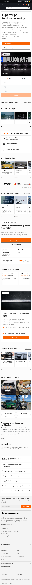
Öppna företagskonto (15, 240)
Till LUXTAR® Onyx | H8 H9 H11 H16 (23, 278)
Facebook (24, 413)
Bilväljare (3, 559)
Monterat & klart (4, 553)
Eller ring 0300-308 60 (16, 244)
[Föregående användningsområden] (2, 216)
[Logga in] (18, 5)
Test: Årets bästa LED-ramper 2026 (16, 314)
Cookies (10, 583)
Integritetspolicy (4, 583)
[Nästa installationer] (30, 177)
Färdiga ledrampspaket (9, 48)
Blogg (18, 553)
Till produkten (5, 73)
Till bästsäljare (7, 43)
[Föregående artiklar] (2, 369)
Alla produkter (27, 102)
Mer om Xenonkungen (7, 524)
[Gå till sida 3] (16, 216)
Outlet (18, 550)
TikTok (24, 417)
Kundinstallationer (21, 556)
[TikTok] (8, 536)
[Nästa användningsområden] (30, 216)
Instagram (9, 413)
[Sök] (29, 7)
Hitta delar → (16, 95)
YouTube (9, 417)
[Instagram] (5, 536)
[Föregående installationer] (2, 177)
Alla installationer (26, 158)
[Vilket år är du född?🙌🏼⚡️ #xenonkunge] (23, 387)
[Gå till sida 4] (17, 216)
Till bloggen (27, 348)
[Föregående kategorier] (2, 126)
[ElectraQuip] (21, 184)
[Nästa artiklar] (30, 369)
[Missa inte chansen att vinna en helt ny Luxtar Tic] (23, 402)
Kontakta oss (15, 453)
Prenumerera (26, 506)
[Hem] (10, 513)
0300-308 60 (23, 447)
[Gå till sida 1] (14, 216)
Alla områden (27, 193)
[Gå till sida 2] (15, 216)
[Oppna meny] (3, 7)
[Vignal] (11, 184)
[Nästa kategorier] (30, 126)
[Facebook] (2, 536)
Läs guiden (15, 337)
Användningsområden (6, 556)
